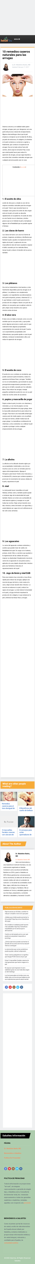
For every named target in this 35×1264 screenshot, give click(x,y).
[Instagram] (14, 987)
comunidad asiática (11, 1243)
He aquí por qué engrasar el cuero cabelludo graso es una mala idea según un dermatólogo (17, 970)
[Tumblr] (21, 987)
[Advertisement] (17, 17)
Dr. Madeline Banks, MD (22, 65)
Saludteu (18, 1261)
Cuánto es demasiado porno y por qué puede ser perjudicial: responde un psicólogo (16, 936)
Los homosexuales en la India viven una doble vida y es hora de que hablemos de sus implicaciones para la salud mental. (17, 977)
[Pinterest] (10, 987)
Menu (16, 39)
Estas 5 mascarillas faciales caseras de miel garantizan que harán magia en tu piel (17, 962)
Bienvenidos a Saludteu (12, 1153)
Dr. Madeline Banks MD (23, 860)
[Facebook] (6, 987)
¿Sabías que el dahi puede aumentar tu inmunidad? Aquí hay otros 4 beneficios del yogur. (17, 919)
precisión (27, 1203)
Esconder (23, 167)
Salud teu (13, 1258)
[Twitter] (17, 987)
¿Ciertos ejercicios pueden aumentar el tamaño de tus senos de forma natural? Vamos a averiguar (17, 943)
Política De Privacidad (12, 1158)
